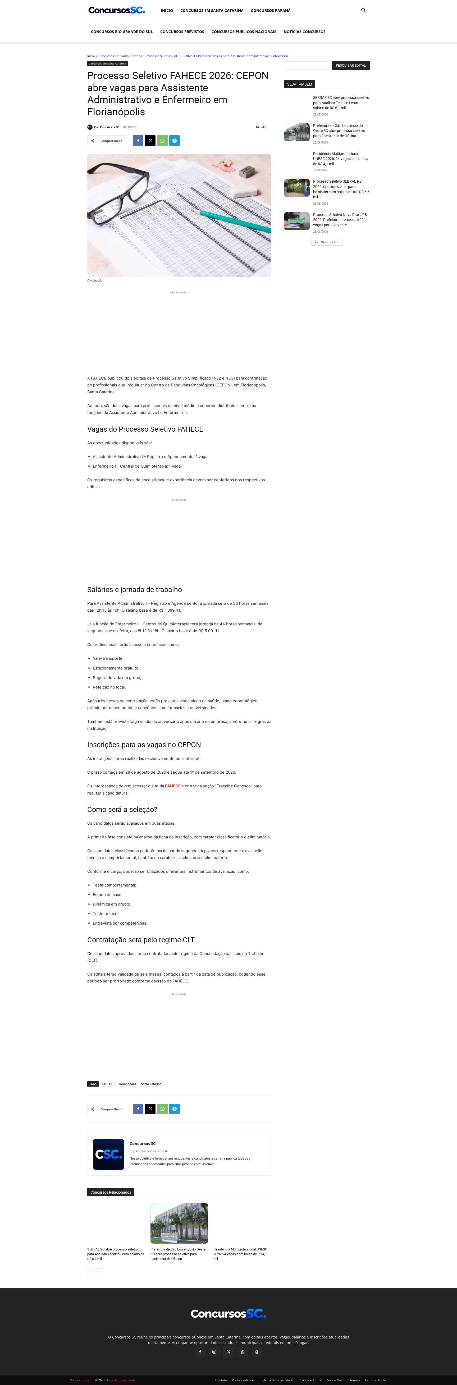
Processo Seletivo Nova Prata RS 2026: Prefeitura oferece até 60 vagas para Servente (340, 220)
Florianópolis (127, 1084)
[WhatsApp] (162, 140)
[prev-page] (90, 1271)
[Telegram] (174, 140)
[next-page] (99, 1271)
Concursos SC (109, 127)
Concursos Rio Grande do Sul (122, 31)
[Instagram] (214, 1352)
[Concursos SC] (90, 127)
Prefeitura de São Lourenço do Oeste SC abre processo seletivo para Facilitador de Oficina (177, 1254)
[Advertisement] (179, 332)
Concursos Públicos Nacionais (244, 31)
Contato (221, 1380)
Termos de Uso (376, 1380)
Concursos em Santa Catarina (212, 10)
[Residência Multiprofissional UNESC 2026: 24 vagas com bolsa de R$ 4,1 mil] (242, 1223)
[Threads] (257, 1352)
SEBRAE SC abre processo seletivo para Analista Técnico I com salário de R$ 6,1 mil (115, 1254)
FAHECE (107, 1084)
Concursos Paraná (271, 10)
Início (167, 10)
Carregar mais (325, 241)
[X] (150, 140)
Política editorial (243, 1380)
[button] (363, 10)
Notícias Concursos (305, 31)
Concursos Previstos (182, 31)
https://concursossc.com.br (149, 1151)
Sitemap (354, 1380)
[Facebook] (138, 140)
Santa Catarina (151, 1084)
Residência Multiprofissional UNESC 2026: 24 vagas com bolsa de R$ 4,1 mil (240, 1254)
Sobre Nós (334, 1380)
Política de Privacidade (277, 1380)
